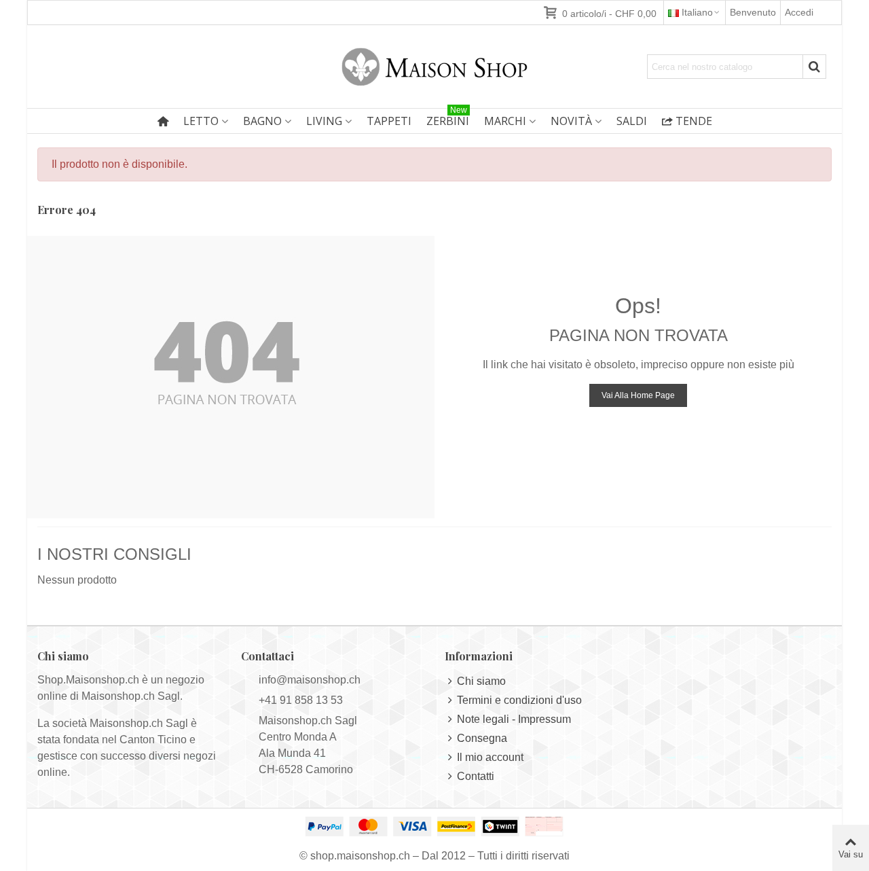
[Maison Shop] (434, 67)
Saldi (631, 120)
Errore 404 (66, 209)
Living (324, 120)
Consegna (482, 738)
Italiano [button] (697, 12)
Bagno (262, 120)
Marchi (505, 120)
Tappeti (389, 120)
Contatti (475, 776)
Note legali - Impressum (514, 719)
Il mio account (490, 757)
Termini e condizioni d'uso (519, 700)
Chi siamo (481, 681)
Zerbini (447, 118)
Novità (571, 120)
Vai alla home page (638, 395)
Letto (201, 120)
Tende (694, 120)
